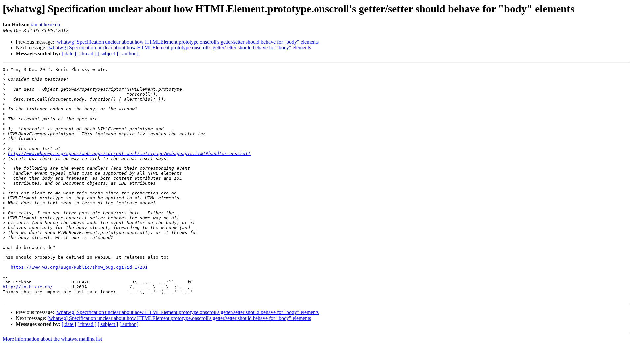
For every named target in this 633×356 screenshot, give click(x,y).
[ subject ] (108, 53)
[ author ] (128, 53)
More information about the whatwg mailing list (52, 338)
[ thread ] (86, 53)
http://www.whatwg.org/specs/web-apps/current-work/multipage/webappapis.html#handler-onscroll (129, 153)
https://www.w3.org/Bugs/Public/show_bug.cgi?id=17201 (79, 267)
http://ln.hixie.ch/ (28, 286)
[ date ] (69, 53)
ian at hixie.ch (45, 24)
